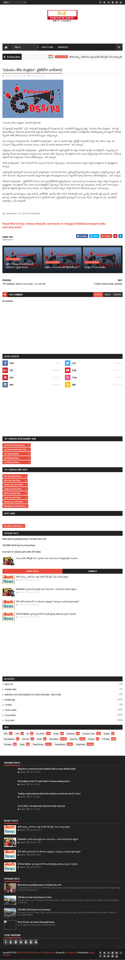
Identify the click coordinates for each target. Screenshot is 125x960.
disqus (107, 294)
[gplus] (108, 956)
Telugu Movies (10, 715)
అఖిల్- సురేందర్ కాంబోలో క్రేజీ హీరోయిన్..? (62, 267)
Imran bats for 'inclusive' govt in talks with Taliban (21, 551)
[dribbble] (108, 2)
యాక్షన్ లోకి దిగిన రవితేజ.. (95, 267)
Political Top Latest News (14, 484)
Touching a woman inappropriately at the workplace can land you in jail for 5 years (49, 793)
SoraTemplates (71, 952)
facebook (117, 294)
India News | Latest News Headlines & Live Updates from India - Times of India (33, 694)
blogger (98, 294)
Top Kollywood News (15, 462)
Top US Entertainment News (15, 445)
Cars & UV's (9, 684)
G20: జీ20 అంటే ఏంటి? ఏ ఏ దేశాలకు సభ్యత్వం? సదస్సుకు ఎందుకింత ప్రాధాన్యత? (47, 601)
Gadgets (107, 733)
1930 (5, 733)
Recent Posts (32, 571)
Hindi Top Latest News (14, 493)
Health (39, 739)
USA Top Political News (14, 475)
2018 (17, 733)
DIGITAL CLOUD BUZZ (25, 952)
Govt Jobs (25, 739)
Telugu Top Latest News (14, 488)
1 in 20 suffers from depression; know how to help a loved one (41, 805)
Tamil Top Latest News (14, 497)
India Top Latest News (14, 480)
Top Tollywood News (15, 453)
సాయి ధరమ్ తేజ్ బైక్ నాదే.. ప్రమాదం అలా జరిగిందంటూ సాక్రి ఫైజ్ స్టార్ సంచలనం (47, 558)
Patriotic (91, 739)
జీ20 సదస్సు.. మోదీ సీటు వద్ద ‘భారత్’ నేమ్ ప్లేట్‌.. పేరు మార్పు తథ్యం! (85, 56)
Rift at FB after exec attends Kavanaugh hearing (36, 921)
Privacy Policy (40, 952)
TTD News (8, 705)
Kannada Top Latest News (14, 501)
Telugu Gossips (38, 75)
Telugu (22, 744)
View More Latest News (13, 525)
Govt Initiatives (9, 739)
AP (28, 733)
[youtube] (116, 956)
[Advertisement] (62, 34)
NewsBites (63, 47)
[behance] (116, 2)
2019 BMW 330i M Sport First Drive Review (18, 545)
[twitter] (104, 2)
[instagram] (112, 2)
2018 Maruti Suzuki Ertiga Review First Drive (35, 897)
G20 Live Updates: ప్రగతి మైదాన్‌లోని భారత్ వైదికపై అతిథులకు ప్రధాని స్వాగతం (46, 613)
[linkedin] (121, 2)
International (10, 700)
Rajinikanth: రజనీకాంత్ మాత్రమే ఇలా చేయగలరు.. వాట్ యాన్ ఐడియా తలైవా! (46, 588)
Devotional (71, 733)
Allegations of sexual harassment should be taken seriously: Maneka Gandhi (47, 768)
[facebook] (100, 2)
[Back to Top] (121, 952)
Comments (92, 571)
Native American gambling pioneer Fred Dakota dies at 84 (24, 538)
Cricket (56, 733)
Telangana (8, 744)
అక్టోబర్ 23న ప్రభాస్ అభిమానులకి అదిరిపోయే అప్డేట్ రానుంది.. (19, 265)
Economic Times (10, 689)
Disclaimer (51, 952)
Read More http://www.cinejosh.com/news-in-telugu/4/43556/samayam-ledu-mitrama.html (54, 225)
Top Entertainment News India (15, 449)
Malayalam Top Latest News (14, 505)
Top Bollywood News (16, 457)
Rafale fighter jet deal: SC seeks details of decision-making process (44, 781)
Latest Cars (47, 47)
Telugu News (49, 57)
